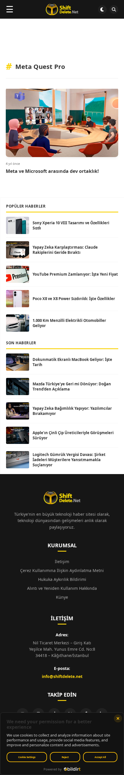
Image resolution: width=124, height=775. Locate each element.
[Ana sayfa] (62, 9)
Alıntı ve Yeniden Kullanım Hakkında (62, 588)
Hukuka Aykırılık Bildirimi (62, 579)
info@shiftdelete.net (62, 676)
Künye (62, 597)
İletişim (62, 561)
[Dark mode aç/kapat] (102, 9)
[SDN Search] (114, 9)
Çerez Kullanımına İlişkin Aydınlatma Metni (62, 570)
